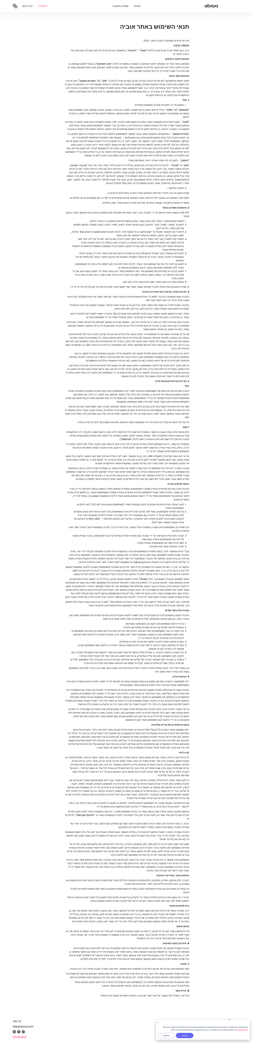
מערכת (137, 6)
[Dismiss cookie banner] (158, 1022)
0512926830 (20, 1037)
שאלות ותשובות (120, 6)
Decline (166, 1035)
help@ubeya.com (23, 1026)
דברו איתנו (27, 6)
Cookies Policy (242, 1030)
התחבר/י (42, 6)
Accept (185, 1035)
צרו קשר (17, 1021)
